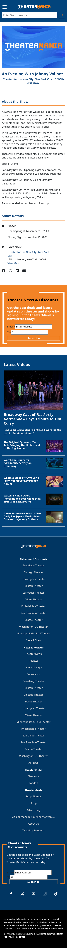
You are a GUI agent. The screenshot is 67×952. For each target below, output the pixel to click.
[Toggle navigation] (2, 6)
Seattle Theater (34, 620)
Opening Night (33, 667)
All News (33, 762)
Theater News (33, 654)
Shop (34, 803)
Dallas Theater (33, 701)
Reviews (33, 660)
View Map (13, 263)
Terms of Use (18, 936)
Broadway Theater (33, 565)
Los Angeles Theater (33, 579)
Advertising (33, 810)
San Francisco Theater (34, 613)
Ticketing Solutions (33, 830)
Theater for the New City (22, 252)
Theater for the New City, (18, 79)
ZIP (9, 332)
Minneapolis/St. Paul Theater (33, 633)
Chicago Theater (33, 572)
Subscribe (34, 338)
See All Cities (33, 640)
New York (33, 776)
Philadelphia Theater (33, 606)
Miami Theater (33, 599)
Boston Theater (33, 586)
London (33, 783)
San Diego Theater (33, 735)
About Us (33, 823)
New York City (43, 79)
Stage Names (33, 796)
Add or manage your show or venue (33, 817)
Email (11, 326)
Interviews (33, 674)
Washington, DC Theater (33, 626)
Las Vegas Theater (33, 592)
